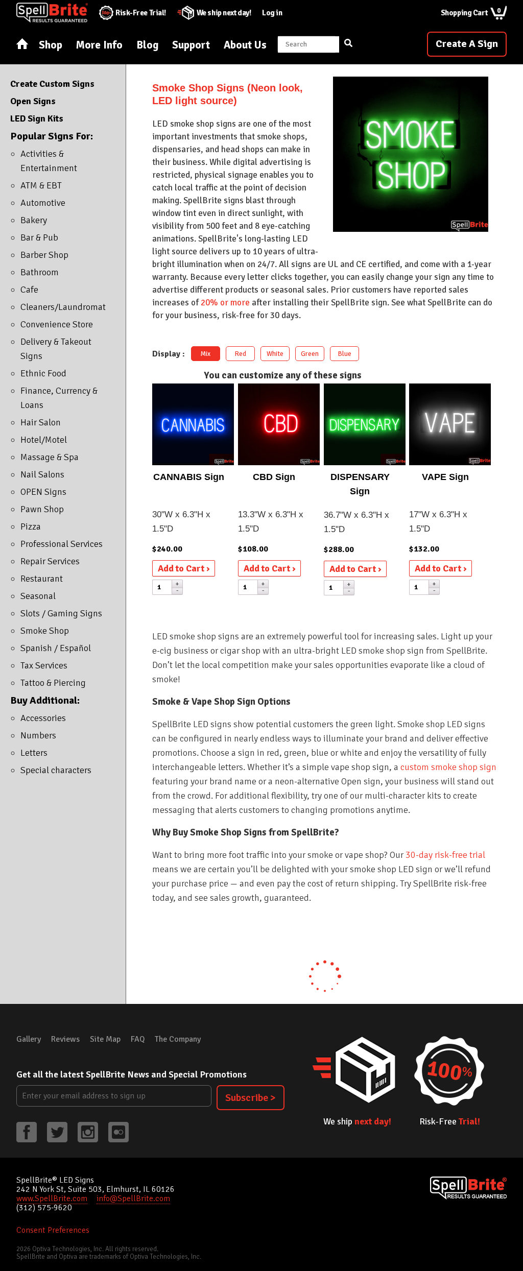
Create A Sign (467, 43)
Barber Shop (44, 254)
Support (191, 45)
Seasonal (38, 596)
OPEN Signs (43, 491)
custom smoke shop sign (448, 767)
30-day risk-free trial (445, 854)
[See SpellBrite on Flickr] (118, 1132)
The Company (178, 1039)
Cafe (29, 289)
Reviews (65, 1039)
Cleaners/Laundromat (63, 307)
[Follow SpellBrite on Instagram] (88, 1132)
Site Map (105, 1039)
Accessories (43, 718)
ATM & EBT (41, 185)
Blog (147, 45)
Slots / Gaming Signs (61, 613)
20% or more (225, 302)
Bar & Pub (39, 237)
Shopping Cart (471, 11)
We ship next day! (224, 12)
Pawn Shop (42, 509)
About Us (245, 45)
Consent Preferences (52, 1230)
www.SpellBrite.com (51, 1198)
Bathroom (39, 272)
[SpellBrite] (468, 1188)
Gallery (28, 1039)
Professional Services (61, 543)
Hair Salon (40, 422)
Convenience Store (56, 324)
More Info (99, 45)
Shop (50, 45)
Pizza (30, 526)
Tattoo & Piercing (53, 682)
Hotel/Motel (43, 439)
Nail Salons (42, 474)
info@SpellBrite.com (133, 1198)
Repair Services (50, 561)
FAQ (138, 1039)
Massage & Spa (49, 457)
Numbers (38, 735)
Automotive (42, 202)
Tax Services (43, 665)
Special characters (55, 770)
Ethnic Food (43, 373)
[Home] (22, 44)
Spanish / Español (55, 648)
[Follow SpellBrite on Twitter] (57, 1132)
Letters (33, 752)
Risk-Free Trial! (140, 12)
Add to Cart (182, 568)
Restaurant (41, 578)
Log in (272, 12)
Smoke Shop (44, 630)
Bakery (33, 220)
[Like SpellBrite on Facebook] (26, 1132)
